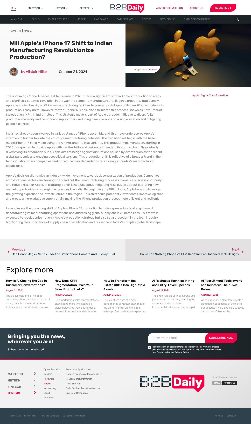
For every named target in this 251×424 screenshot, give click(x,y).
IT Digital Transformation (79, 378)
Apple (195, 95)
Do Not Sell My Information (75, 416)
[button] (237, 19)
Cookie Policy (15, 416)
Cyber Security (58, 19)
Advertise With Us (169, 8)
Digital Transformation (214, 95)
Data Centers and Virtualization (83, 388)
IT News (14, 393)
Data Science (125, 19)
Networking (167, 19)
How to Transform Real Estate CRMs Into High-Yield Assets (124, 285)
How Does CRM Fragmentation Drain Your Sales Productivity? (74, 285)
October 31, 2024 (73, 71)
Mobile (81, 19)
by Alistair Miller (34, 71)
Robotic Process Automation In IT (84, 374)
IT (12, 8)
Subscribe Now (221, 338)
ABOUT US (196, 8)
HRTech (60, 8)
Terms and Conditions (49, 416)
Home (12, 30)
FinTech (85, 8)
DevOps (146, 19)
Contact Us (231, 416)
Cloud (36, 19)
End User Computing (197, 19)
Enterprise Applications (78, 369)
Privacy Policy (30, 416)
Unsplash (152, 69)
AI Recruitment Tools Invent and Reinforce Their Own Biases (221, 285)
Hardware (101, 19)
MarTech (34, 8)
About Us (219, 416)
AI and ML (17, 19)
